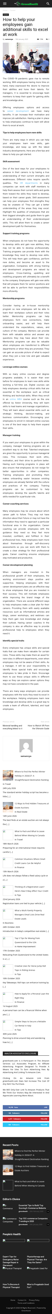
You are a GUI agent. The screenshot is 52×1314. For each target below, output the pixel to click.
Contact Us (22, 1300)
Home (5, 10)
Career (13, 10)
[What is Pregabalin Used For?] (38, 1274)
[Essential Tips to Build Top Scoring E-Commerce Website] (10, 1209)
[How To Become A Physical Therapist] (14, 1274)
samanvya (9, 39)
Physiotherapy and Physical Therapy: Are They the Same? (37, 1260)
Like (45, 1107)
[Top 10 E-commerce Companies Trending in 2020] (10, 1221)
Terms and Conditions (26, 1303)
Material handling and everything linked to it (12, 727)
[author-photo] (26, 752)
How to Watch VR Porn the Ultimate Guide (38, 727)
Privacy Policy (34, 1300)
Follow (44, 1113)
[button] (4, 3)
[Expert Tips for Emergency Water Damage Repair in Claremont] (14, 1246)
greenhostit (23, 1211)
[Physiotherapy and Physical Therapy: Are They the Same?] (38, 1246)
